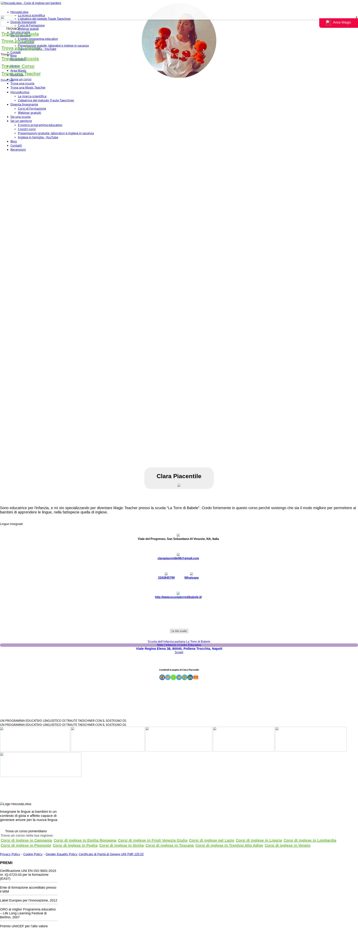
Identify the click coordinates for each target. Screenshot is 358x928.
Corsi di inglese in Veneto (287, 845)
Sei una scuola (20, 117)
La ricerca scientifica (31, 15)
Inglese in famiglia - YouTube (38, 137)
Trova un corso (21, 79)
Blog (13, 55)
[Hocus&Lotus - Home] (31, 3)
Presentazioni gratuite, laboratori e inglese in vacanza (53, 45)
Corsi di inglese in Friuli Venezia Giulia (152, 840)
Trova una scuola (22, 83)
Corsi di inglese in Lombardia (310, 840)
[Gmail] (196, 677)
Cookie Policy (33, 854)
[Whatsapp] (173, 677)
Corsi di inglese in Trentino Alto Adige (229, 845)
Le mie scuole (179, 631)
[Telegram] (179, 677)
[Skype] (184, 677)
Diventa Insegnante (23, 22)
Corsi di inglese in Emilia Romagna (85, 840)
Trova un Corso (17, 40)
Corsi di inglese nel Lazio (211, 840)
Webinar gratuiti (28, 28)
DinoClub (7, 80)
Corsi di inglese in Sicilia (121, 845)
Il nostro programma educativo (38, 38)
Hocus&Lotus (19, 12)
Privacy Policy (10, 854)
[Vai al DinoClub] (179, 21)
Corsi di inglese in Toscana (169, 845)
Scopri (179, 652)
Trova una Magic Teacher (28, 87)
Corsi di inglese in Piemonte (26, 845)
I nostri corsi (27, 129)
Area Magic (18, 70)
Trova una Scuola (20, 33)
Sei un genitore (21, 121)
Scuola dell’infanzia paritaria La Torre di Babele (179, 641)
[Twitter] (168, 677)
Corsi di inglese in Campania (26, 840)
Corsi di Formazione (31, 25)
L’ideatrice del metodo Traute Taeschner (44, 18)
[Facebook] (162, 677)
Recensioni (18, 150)
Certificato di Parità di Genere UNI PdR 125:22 (111, 854)
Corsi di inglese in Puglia (75, 845)
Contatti (15, 52)
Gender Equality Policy (62, 854)
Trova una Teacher (21, 48)
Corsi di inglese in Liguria (259, 840)
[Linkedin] (190, 677)
